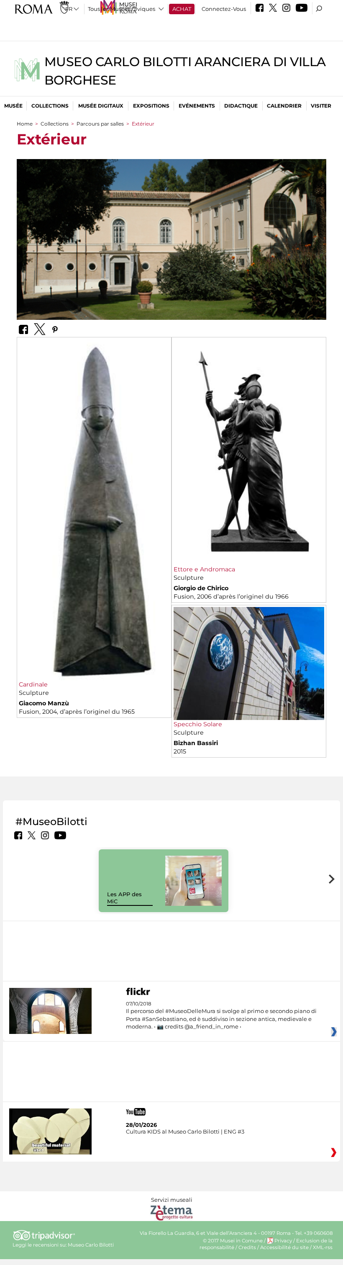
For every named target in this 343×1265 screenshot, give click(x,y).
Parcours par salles (100, 124)
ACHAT (181, 8)
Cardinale (33, 684)
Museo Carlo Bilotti (91, 1245)
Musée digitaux (100, 106)
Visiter (321, 106)
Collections (50, 106)
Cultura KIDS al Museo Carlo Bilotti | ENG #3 (185, 1131)
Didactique (241, 106)
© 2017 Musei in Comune (233, 1241)
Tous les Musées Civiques (121, 8)
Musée (13, 106)
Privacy (283, 1241)
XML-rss (323, 1247)
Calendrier (284, 106)
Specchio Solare (198, 724)
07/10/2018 (221, 1015)
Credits (247, 1247)
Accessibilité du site (284, 1247)
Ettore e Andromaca (204, 569)
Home (25, 124)
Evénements (197, 106)
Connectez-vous (224, 8)
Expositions (151, 106)
